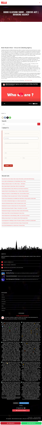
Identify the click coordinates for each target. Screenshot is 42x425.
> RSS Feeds (3, 308)
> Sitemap (3, 310)
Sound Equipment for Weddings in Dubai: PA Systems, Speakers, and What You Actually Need (19, 220)
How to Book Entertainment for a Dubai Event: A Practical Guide (13, 225)
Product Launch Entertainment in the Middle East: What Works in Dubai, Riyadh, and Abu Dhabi (19, 198)
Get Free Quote (10, 423)
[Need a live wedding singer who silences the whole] (11, 351)
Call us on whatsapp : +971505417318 (10, 264)
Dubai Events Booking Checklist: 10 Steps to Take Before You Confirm (14, 208)
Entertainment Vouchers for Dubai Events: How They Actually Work (14, 205)
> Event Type (3, 301)
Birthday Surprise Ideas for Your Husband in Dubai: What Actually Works (15, 218)
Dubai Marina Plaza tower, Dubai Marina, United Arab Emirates (13, 267)
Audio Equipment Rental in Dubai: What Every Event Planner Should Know (15, 188)
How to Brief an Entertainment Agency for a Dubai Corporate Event (14, 200)
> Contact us (3, 303)
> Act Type (3, 299)
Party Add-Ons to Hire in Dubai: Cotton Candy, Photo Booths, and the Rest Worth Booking (18, 178)
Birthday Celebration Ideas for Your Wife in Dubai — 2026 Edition (13, 183)
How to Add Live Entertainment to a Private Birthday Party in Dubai (14, 181)
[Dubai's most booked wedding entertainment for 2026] (31, 351)
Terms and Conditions (37, 417)
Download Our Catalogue (22, 410)
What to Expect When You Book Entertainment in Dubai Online (13, 213)
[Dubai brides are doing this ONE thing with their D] (31, 371)
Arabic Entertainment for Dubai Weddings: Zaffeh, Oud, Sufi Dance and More (15, 215)
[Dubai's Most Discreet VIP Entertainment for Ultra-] (11, 391)
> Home (2, 294)
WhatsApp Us (32, 423)
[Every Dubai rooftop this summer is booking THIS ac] (11, 371)
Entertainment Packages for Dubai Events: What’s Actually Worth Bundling (15, 210)
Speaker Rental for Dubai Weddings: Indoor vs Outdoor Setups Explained (15, 191)
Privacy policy (30, 417)
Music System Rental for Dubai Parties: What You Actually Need (13, 186)
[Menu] (39, 2)
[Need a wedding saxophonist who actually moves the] (31, 331)
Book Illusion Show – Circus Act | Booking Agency (16, 48)
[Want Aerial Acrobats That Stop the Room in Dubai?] (31, 391)
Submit (7, 165)
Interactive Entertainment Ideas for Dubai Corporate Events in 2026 (14, 203)
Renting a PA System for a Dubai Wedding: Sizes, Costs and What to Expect (15, 193)
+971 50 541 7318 (28, 80)
